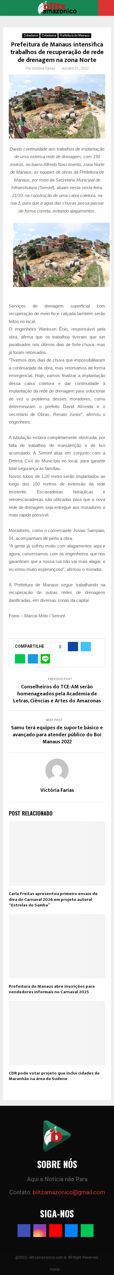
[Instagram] (39, 1230)
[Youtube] (55, 1230)
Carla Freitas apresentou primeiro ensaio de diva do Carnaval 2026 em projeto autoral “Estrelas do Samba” (53, 899)
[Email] (71, 1230)
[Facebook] (24, 1230)
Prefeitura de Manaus (75, 35)
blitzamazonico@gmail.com (69, 1192)
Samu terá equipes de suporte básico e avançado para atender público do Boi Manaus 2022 (57, 734)
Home (55, 1269)
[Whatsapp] (87, 1230)
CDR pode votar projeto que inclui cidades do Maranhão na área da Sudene (54, 1076)
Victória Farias (43, 68)
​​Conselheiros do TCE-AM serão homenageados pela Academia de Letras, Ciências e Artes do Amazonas (57, 694)
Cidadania (31, 35)
